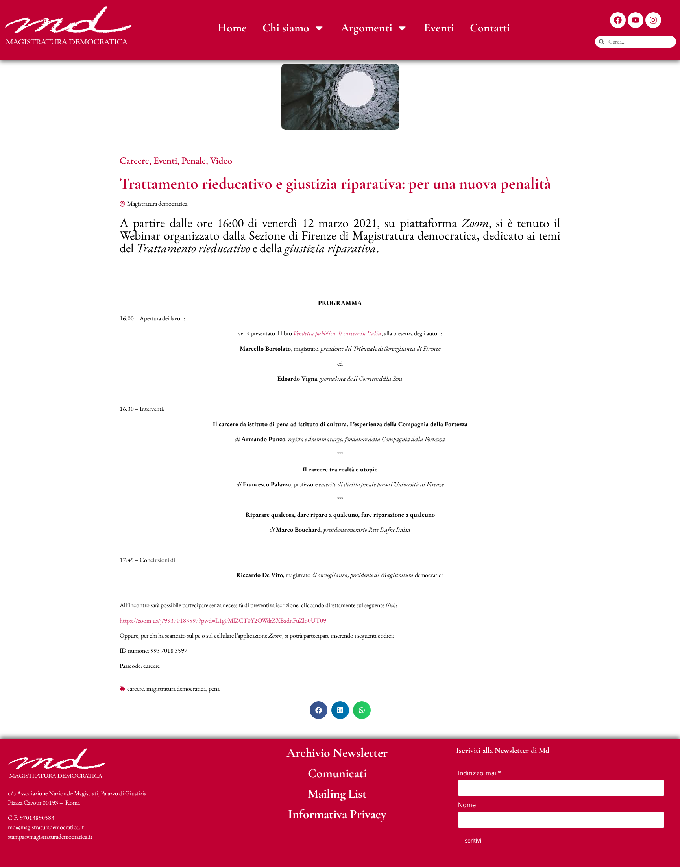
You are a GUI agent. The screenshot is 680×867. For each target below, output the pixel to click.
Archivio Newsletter (337, 752)
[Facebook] (618, 20)
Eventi (439, 27)
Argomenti (366, 27)
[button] (318, 710)
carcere (135, 688)
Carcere (134, 160)
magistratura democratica (176, 688)
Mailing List (337, 793)
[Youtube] (635, 20)
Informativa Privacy (337, 814)
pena (214, 688)
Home (232, 27)
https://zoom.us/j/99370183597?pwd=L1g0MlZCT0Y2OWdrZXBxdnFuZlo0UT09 (223, 620)
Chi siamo (285, 27)
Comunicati (337, 773)
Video (221, 160)
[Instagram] (653, 20)
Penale (193, 160)
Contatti (490, 27)
